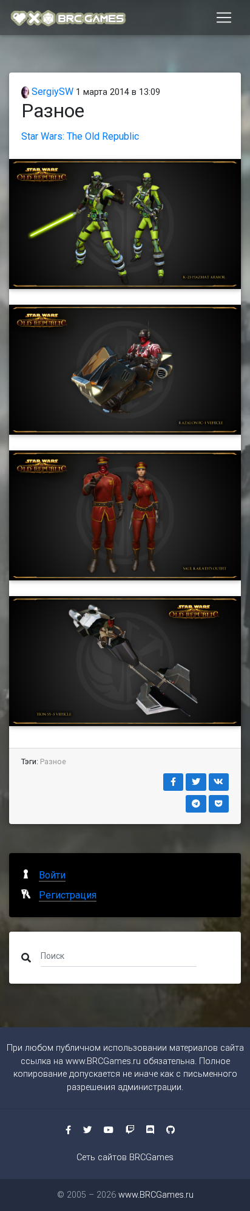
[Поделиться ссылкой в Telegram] (196, 804)
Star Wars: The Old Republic (80, 136)
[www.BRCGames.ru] (68, 17)
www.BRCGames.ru (103, 1061)
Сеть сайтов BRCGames (125, 1157)
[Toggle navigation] (224, 17)
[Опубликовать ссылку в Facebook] (173, 782)
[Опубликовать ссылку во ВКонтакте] (219, 782)
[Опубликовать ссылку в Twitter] (196, 782)
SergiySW (51, 91)
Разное (53, 761)
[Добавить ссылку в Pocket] (219, 804)
